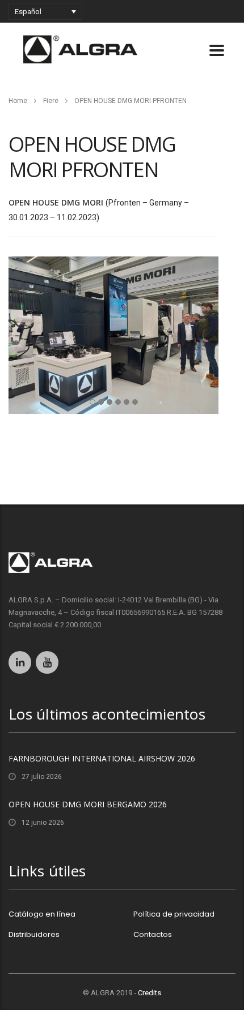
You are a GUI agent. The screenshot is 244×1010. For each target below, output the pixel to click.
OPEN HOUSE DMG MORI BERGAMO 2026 (88, 804)
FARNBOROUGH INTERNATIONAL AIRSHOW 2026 (102, 758)
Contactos (152, 934)
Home (18, 101)
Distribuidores (34, 934)
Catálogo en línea (42, 914)
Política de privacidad (173, 914)
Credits (149, 992)
